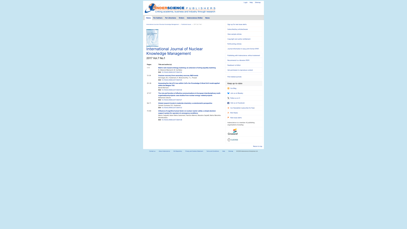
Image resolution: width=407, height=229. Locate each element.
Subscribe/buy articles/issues (237, 29)
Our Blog (233, 88)
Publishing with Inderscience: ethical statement (243, 55)
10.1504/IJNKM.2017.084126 (172, 90)
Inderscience (195, 18)
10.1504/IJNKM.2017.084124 (172, 72)
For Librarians (170, 18)
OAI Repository (177, 151)
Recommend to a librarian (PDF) (238, 60)
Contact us (152, 151)
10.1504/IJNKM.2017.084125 (172, 80)
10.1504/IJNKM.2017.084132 (172, 107)
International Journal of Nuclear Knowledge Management (162, 24)
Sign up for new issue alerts (237, 24)
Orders (181, 18)
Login (245, 2)
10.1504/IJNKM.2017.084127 (172, 100)
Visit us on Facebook (237, 103)
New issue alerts (236, 118)
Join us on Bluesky (236, 93)
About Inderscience (164, 151)
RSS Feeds (234, 113)
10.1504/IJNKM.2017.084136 (172, 120)
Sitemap (258, 2)
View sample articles (234, 34)
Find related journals (234, 77)
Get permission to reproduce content (240, 70)
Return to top (257, 146)
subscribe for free (248, 108)
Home (148, 18)
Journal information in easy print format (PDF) (243, 49)
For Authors (157, 18)
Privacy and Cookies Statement (194, 151)
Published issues (186, 24)
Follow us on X (235, 98)
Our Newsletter (235, 108)
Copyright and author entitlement (238, 39)
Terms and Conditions (212, 151)
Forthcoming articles (234, 44)
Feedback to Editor (234, 65)
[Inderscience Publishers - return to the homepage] (180, 7)
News (207, 18)
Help (251, 2)
